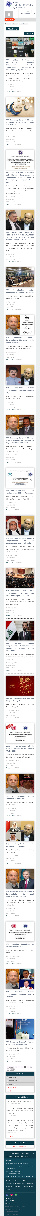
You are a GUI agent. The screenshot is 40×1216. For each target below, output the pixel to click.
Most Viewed (11, 1087)
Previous (11, 1067)
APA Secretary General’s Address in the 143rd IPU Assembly (20, 1043)
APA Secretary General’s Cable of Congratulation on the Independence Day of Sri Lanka (20, 540)
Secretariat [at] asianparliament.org (21, 1176)
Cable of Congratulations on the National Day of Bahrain (20, 845)
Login (28, 11)
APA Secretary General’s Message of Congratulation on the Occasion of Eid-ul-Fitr (20, 122)
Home (7, 24)
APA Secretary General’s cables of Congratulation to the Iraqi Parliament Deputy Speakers (20, 593)
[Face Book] (7, 1195)
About (22, 1180)
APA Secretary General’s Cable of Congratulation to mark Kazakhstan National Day (20, 894)
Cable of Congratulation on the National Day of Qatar (20, 797)
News (14, 24)
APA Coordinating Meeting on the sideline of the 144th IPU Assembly (20, 492)
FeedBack (20, 1183)
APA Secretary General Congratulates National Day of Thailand (20, 994)
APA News (12, 1077)
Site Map (30, 1183)
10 (31, 1067)
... (16, 1067)
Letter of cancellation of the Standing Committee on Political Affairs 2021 (20, 748)
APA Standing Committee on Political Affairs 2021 (20, 945)
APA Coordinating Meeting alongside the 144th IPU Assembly (20, 291)
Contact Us (10, 1183)
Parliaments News (15, 1081)
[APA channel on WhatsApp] (16, 1195)
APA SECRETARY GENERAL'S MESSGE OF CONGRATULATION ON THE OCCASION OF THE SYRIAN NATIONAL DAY (20, 236)
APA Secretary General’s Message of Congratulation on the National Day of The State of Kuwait (20, 440)
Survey (8, 1190)
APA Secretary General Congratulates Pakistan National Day (20, 390)
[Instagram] (11, 1195)
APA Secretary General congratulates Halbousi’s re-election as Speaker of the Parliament (20, 647)
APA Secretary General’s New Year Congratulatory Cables (20, 699)
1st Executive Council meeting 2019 (19, 1101)
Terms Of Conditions (13, 1186)
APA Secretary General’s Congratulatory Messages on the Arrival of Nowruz (20, 340)
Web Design (9, 1207)
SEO (16, 1207)
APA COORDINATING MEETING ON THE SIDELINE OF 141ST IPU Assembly (20, 1111)
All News (10, 1091)
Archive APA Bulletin (20, 1146)
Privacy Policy (28, 1186)
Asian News (13, 1084)
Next (12, 1069)
